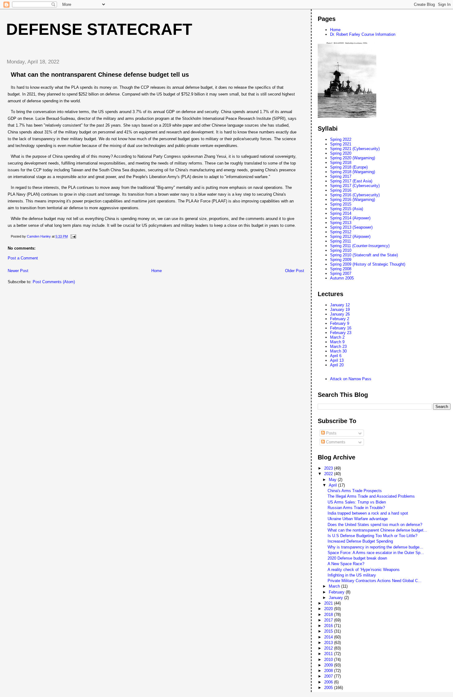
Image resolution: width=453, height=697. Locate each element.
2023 (329, 468)
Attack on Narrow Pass (350, 379)
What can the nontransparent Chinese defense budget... (377, 530)
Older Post (294, 270)
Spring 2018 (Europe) (349, 167)
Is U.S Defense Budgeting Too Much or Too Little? (372, 535)
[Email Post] (73, 236)
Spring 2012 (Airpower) (350, 236)
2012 (329, 648)
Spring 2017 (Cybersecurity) (355, 185)
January (336, 597)
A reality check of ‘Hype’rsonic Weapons (364, 569)
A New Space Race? (346, 563)
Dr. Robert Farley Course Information (362, 34)
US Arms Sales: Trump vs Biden (357, 502)
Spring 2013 (340, 222)
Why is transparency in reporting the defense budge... (375, 547)
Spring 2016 (340, 190)
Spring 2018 (340, 162)
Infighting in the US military (352, 575)
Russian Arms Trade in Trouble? (356, 507)
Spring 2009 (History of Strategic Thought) (367, 264)
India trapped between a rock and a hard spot (368, 513)
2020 (329, 608)
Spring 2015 (340, 204)
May (333, 479)
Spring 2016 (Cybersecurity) (355, 195)
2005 (329, 687)
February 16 (340, 328)
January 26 (340, 314)
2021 (329, 603)
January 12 (340, 305)
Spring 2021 (340, 144)
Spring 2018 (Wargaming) (352, 171)
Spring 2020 (340, 153)
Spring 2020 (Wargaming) (352, 158)
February (337, 592)
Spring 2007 (340, 273)
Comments (335, 442)
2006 (329, 682)
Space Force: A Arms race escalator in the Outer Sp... (376, 552)
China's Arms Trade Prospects (355, 490)
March (335, 586)
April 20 (337, 365)
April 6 (335, 355)
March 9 (337, 342)
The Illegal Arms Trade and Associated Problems (371, 496)
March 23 (338, 346)
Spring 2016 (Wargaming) (352, 199)
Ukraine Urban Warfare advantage (358, 518)
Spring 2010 (340, 250)
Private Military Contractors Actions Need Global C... (375, 580)
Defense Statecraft (99, 29)
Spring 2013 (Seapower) (351, 227)
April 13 (337, 360)
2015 (329, 631)
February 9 (339, 323)
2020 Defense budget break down (357, 558)
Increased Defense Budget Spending (360, 541)
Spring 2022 (340, 139)
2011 (329, 653)
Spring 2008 (340, 269)
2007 (329, 676)
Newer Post (18, 270)
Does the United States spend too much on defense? (375, 524)
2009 (329, 665)
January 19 (340, 309)
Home (156, 270)
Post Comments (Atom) (54, 281)
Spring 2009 (340, 259)
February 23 (340, 332)
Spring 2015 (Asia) (346, 208)
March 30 (338, 351)
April (333, 485)
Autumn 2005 (342, 278)
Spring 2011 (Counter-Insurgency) (360, 245)
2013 (329, 642)
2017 (329, 620)
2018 (329, 614)
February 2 (339, 318)
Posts (331, 433)
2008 (329, 670)
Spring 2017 (340, 176)
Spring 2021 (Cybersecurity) (355, 148)
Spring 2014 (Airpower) (350, 218)
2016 (329, 625)
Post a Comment (23, 258)
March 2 (337, 337)
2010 (329, 659)
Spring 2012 (340, 232)
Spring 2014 (340, 213)
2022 (329, 473)
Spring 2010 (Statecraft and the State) (364, 255)
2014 (329, 637)
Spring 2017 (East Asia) (351, 181)
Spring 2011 (340, 241)
